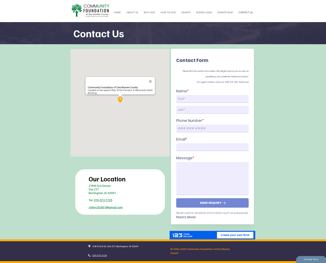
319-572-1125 (103, 200)
